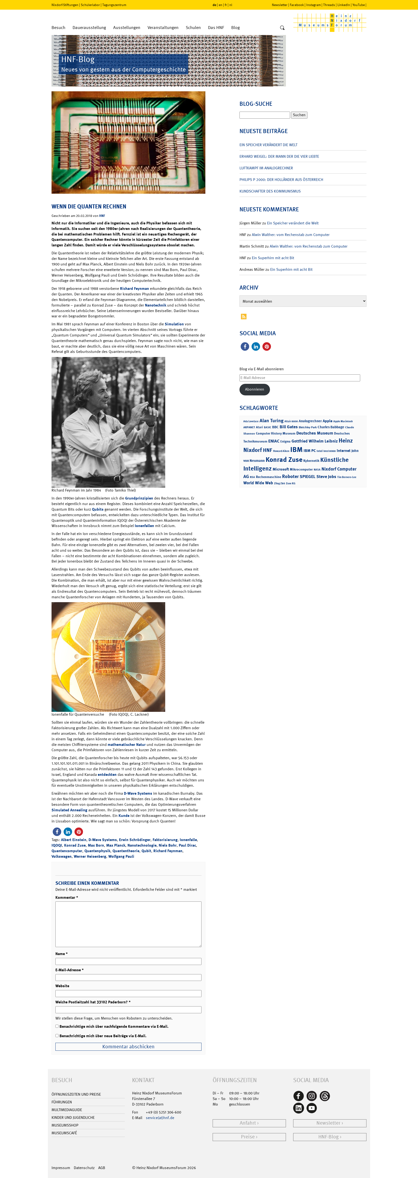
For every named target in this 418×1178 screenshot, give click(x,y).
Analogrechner (310, 421)
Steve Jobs (326, 476)
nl (230, 5)
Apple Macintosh (343, 421)
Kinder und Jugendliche (73, 1117)
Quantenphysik (97, 850)
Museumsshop (65, 1125)
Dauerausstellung (89, 27)
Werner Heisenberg (90, 856)
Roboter (290, 476)
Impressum (61, 1167)
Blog (235, 27)
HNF (102, 215)
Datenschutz (84, 1167)
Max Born (96, 845)
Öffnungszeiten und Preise (76, 1094)
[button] (57, 832)
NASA (317, 469)
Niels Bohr (168, 845)
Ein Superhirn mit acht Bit (273, 257)
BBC (275, 427)
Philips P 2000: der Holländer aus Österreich (281, 179)
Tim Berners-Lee (346, 477)
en (220, 5)
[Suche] (282, 28)
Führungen (62, 1102)
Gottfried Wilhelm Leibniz (314, 441)
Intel (319, 451)
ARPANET (249, 427)
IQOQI (57, 845)
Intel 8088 (329, 451)
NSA (252, 477)
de (214, 4)
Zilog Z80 (279, 483)
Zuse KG (290, 483)
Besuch (58, 27)
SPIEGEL (307, 476)
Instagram (313, 5)
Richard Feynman (134, 288)
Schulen (193, 27)
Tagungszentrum (114, 5)
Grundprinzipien (139, 498)
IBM (296, 449)
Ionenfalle (188, 839)
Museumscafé (64, 1132)
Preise (248, 1137)
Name (61, 953)
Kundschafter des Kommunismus (270, 191)
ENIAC (273, 441)
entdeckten (107, 774)
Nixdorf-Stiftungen (65, 5)
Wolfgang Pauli (121, 856)
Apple (327, 420)
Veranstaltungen (163, 27)
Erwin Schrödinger (134, 839)
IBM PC (310, 450)
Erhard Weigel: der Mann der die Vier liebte (279, 156)
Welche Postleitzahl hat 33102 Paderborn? (93, 1002)
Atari (259, 427)
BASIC (267, 427)
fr (226, 5)
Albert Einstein (73, 839)
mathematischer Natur (127, 744)
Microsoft (281, 469)
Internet (344, 450)
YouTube (358, 5)
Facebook (297, 5)
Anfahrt (248, 1123)
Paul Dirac (187, 845)
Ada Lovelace (251, 421)
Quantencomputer (67, 850)
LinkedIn (343, 5)
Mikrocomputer (301, 469)
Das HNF (216, 27)
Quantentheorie (125, 850)
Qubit (146, 850)
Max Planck (115, 845)
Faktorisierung (165, 839)
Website (62, 985)
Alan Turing (272, 420)
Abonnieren (254, 389)
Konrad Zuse (75, 845)
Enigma (285, 441)
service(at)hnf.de (160, 1117)
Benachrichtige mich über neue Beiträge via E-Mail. (103, 1035)
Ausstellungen (126, 27)
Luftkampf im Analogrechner (266, 168)
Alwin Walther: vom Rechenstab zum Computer (290, 234)
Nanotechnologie (142, 845)
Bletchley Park (308, 427)
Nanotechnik (155, 305)
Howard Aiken (281, 451)
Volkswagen (62, 856)
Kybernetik (311, 460)
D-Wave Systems (138, 793)
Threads (329, 5)
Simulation (174, 324)
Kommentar (66, 897)
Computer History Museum (275, 433)
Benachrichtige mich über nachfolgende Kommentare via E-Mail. (114, 1026)
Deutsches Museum (314, 433)
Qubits (98, 509)
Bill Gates (289, 427)
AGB (101, 1167)
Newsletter (279, 5)
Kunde (124, 815)
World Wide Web (258, 482)
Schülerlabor (90, 5)
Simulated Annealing (69, 810)
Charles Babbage (331, 427)
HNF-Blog (328, 1137)
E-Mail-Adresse (69, 969)
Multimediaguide (67, 1109)
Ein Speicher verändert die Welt (268, 144)
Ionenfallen (144, 525)
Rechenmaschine (268, 476)
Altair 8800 (291, 421)
